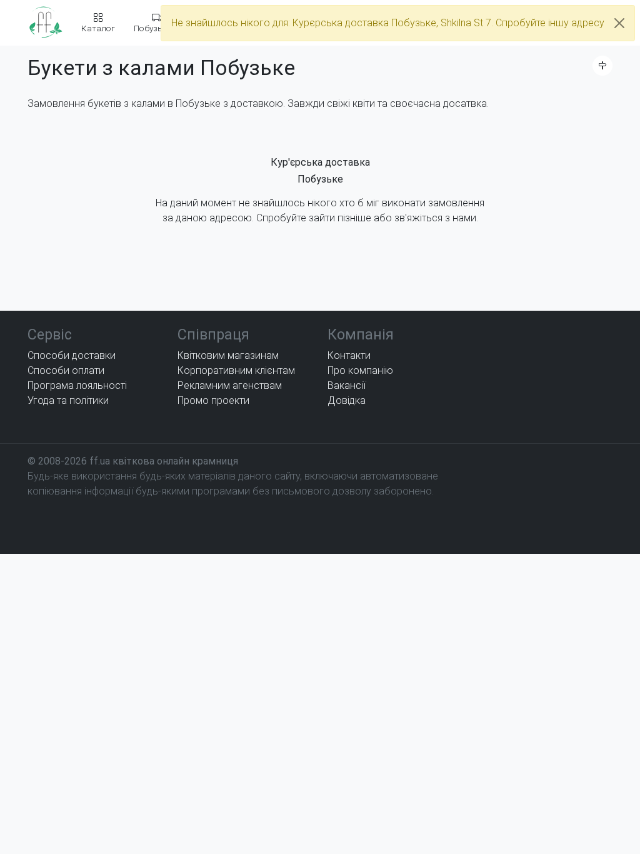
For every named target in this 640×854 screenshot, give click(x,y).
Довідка (347, 400)
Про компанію (360, 370)
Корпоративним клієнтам (236, 370)
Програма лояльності (77, 385)
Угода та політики (68, 400)
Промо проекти (213, 400)
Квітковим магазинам (228, 355)
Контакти (349, 355)
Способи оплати (66, 370)
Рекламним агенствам (230, 385)
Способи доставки (72, 355)
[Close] (619, 23)
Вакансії (347, 385)
